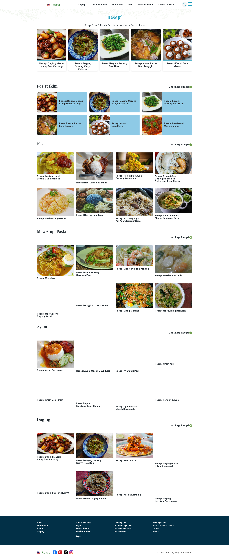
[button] (190, 52)
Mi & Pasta (117, 4)
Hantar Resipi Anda (123, 526)
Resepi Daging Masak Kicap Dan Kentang (51, 65)
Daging (81, 4)
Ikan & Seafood (99, 4)
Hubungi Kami (159, 523)
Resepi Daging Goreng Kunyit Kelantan (83, 66)
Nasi (130, 4)
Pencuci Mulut (145, 4)
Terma (156, 528)
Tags (78, 536)
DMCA (156, 531)
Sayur (79, 525)
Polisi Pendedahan (123, 528)
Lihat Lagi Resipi (178, 86)
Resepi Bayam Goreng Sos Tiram (114, 65)
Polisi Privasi (120, 531)
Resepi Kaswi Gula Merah (177, 65)
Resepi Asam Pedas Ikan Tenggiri (146, 65)
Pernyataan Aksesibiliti (164, 526)
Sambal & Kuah (166, 4)
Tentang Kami (120, 523)
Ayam (40, 528)
